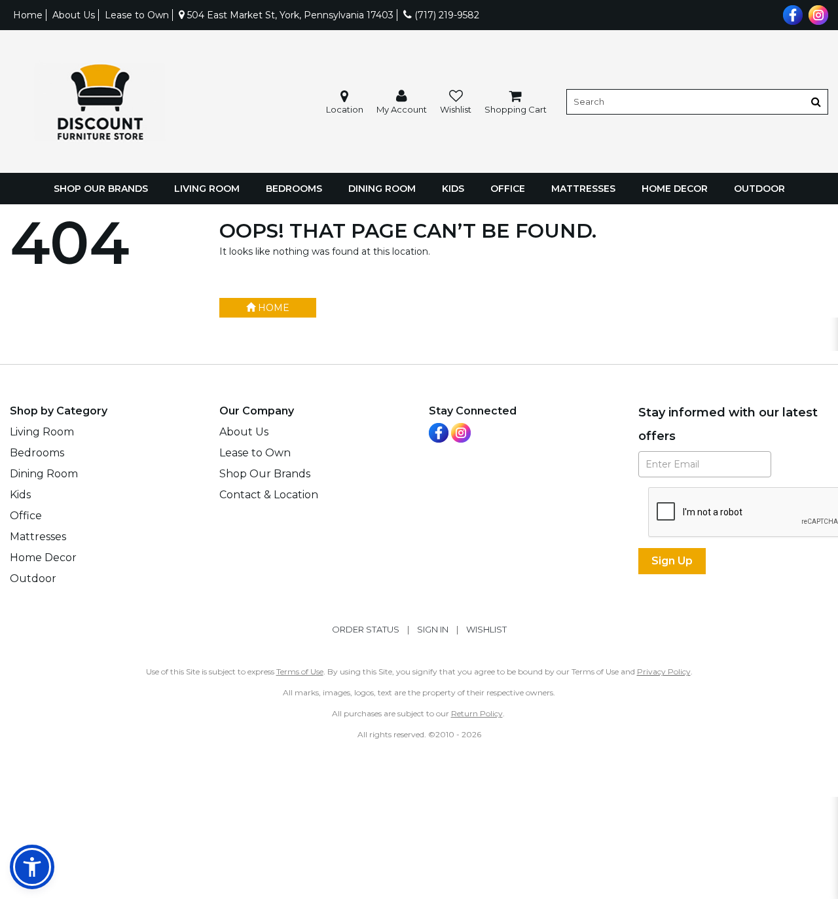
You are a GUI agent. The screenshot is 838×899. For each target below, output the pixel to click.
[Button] (816, 102)
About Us (73, 15)
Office (507, 188)
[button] (401, 101)
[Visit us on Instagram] (816, 14)
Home (28, 15)
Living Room (207, 188)
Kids (453, 188)
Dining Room (382, 188)
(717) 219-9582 (445, 15)
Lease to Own (137, 15)
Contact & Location (268, 494)
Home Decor (675, 188)
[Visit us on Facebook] (791, 14)
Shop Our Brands (101, 188)
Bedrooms (294, 188)
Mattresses (583, 188)
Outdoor (759, 188)
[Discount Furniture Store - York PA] (99, 102)
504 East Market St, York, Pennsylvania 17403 (289, 15)
